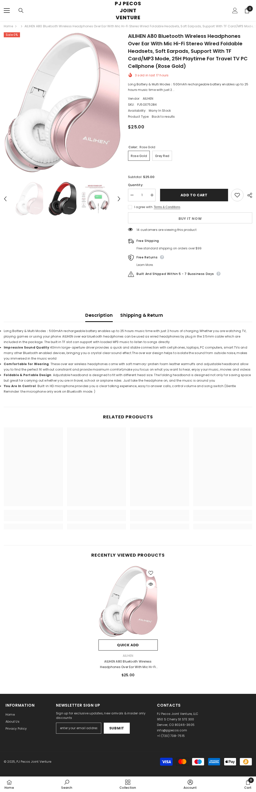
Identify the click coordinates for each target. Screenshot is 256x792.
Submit (116, 728)
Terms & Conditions (167, 207)
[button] (5, 199)
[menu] (7, 11)
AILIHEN (148, 98)
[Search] (21, 11)
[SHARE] (248, 195)
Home (8, 26)
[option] (62, 102)
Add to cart (193, 195)
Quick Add (128, 645)
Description (99, 315)
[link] (33, 518)
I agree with (143, 207)
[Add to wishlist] (237, 195)
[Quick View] (150, 584)
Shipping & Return (141, 315)
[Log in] (235, 10)
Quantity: (135, 185)
